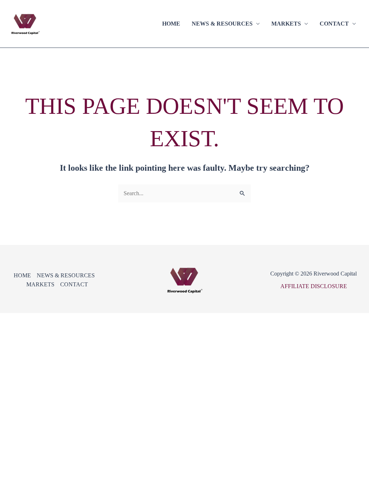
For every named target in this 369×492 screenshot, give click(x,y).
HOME (171, 24)
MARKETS (286, 24)
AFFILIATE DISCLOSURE (313, 286)
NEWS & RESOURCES (222, 24)
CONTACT (334, 24)
